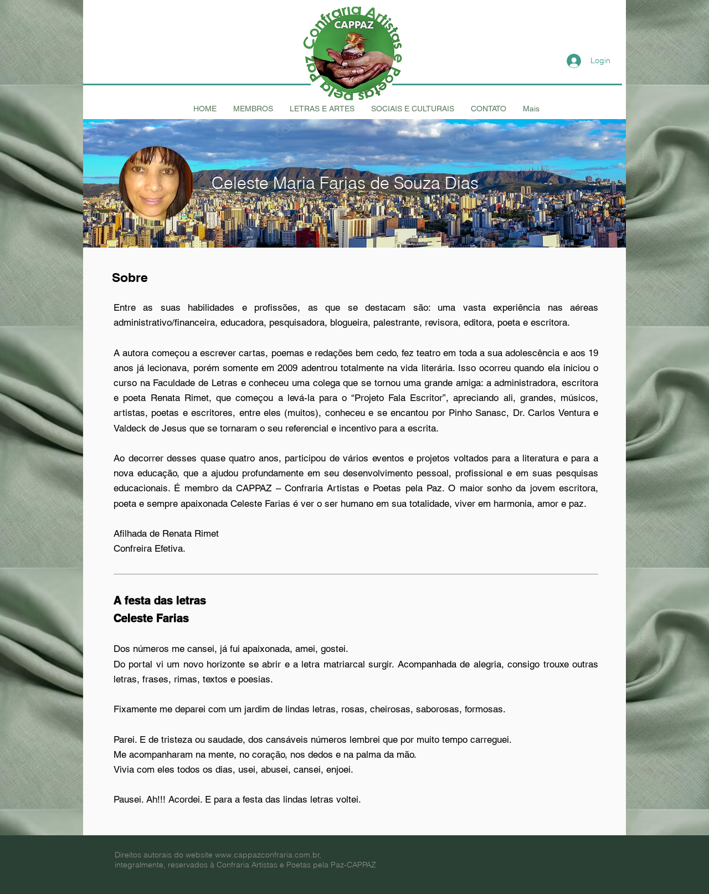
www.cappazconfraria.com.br (267, 855)
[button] (253, 108)
